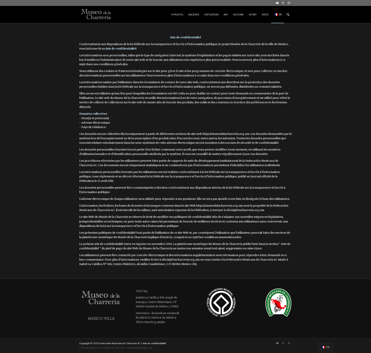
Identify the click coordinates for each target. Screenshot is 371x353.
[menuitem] (177, 14)
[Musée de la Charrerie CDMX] (96, 14)
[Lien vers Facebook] (283, 3)
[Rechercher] (288, 14)
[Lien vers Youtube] (277, 3)
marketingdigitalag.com (139, 347)
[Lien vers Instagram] (289, 3)
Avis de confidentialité (154, 343)
